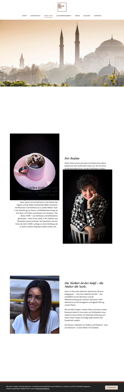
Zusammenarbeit (63, 16)
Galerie (87, 16)
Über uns (48, 16)
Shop (24, 16)
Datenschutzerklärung (42, 388)
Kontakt (98, 16)
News (77, 16)
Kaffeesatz (35, 16)
